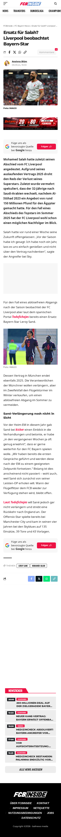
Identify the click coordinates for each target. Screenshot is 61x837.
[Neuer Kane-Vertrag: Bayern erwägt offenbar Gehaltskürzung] (30, 716)
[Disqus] (30, 631)
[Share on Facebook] (9, 52)
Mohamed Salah (38, 565)
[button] (6, 3)
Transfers (20, 726)
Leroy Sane (23, 565)
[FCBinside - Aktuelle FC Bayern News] (30, 3)
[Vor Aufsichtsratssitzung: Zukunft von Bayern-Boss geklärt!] (30, 742)
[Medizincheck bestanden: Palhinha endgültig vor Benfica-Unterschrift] (30, 756)
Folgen (44, 146)
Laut (15, 502)
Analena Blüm (19, 61)
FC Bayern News (22, 26)
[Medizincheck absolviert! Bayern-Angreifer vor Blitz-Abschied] (30, 729)
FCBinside (8, 26)
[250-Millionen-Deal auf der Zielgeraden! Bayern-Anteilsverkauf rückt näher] (30, 702)
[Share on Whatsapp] (19, 52)
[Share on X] (14, 52)
